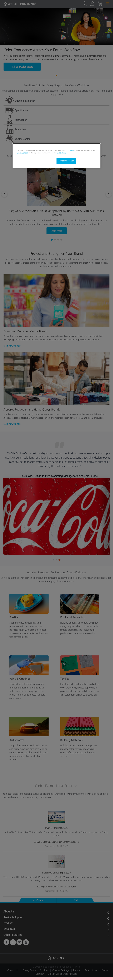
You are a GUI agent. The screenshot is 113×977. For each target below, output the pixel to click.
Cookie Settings (22, 153)
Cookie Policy (70, 150)
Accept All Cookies (66, 161)
